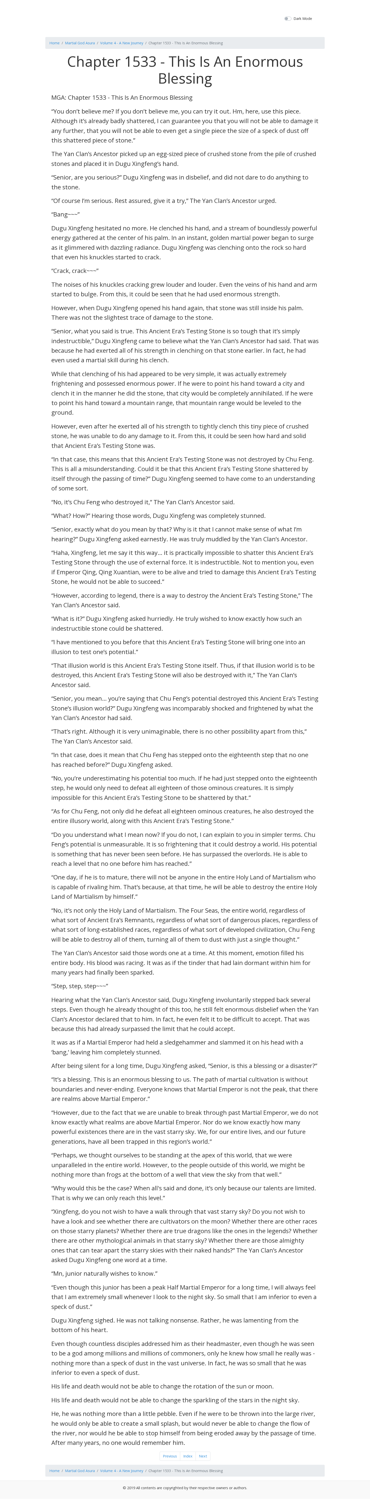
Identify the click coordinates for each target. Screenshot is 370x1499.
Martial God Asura (80, 43)
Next (203, 1456)
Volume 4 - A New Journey (121, 43)
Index (188, 1456)
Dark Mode (302, 18)
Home (54, 43)
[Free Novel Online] (183, 17)
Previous (170, 1456)
